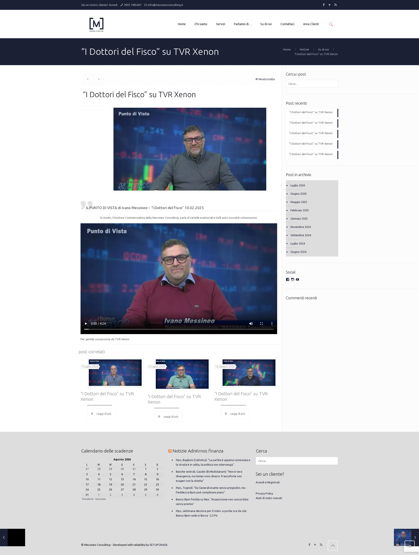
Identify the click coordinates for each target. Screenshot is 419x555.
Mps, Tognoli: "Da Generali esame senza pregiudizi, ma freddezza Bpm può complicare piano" (210, 490)
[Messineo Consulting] (96, 24)
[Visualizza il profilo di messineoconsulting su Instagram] (292, 279)
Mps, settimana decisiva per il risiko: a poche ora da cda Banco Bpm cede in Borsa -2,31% (211, 513)
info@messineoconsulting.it (165, 4)
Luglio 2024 (297, 243)
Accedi (113, 4)
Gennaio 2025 (299, 218)
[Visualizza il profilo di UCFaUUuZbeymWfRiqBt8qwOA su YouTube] (297, 279)
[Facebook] (323, 5)
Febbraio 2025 (299, 210)
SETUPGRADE (158, 544)
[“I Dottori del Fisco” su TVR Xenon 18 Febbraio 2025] (406, 537)
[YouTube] (329, 5)
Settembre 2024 (300, 235)
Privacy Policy (264, 493)
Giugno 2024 (298, 251)
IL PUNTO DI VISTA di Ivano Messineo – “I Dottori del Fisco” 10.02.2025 (145, 208)
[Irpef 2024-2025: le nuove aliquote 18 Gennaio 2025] (12, 537)
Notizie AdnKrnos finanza (198, 450)
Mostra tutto (267, 79)
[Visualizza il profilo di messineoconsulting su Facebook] (287, 279)
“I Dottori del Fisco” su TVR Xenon (311, 112)
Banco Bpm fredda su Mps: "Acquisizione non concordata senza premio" (212, 501)
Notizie (304, 49)
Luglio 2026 (297, 185)
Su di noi (323, 49)
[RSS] (335, 5)
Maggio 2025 (298, 201)
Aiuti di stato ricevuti (269, 498)
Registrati (273, 482)
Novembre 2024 (300, 226)
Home (287, 49)
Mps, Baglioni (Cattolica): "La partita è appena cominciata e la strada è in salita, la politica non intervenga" (213, 462)
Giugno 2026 (298, 193)
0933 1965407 (132, 4)
